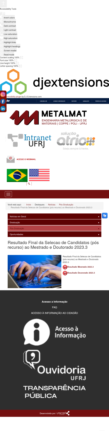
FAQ (54, 307)
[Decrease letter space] (19, 66)
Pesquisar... (47, 172)
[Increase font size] (16, 60)
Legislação (86, 101)
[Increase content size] (22, 57)
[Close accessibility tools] (4, 13)
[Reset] (1, 13)
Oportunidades (16, 234)
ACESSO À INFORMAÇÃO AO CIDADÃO (54, 313)
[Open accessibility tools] (3, 4)
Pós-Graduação (17, 228)
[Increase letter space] (21, 66)
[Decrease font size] (14, 60)
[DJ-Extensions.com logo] (54, 94)
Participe (74, 101)
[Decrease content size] (20, 57)
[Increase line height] (18, 63)
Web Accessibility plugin (10, 97)
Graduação (15, 222)
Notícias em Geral (18, 216)
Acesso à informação (59, 101)
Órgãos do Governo (100, 101)
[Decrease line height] (16, 63)
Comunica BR (43, 101)
